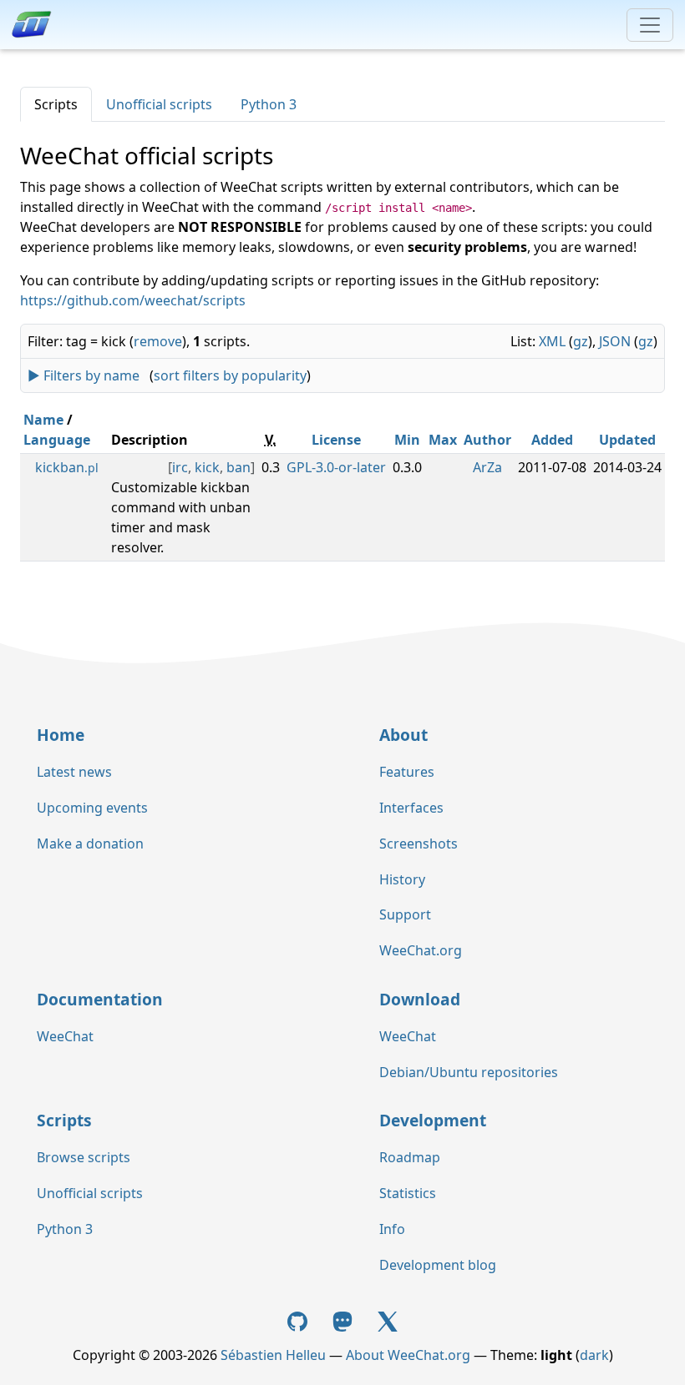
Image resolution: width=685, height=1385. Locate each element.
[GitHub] (299, 1321)
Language (56, 440)
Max (443, 440)
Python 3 (269, 104)
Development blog (437, 1265)
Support (405, 914)
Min (407, 440)
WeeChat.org (420, 950)
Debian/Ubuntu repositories (468, 1072)
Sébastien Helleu (273, 1355)
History (402, 879)
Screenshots (418, 843)
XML (552, 341)
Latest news (74, 772)
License (336, 440)
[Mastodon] (344, 1321)
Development (432, 1120)
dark (594, 1355)
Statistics (407, 1193)
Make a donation (90, 843)
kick (207, 467)
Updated (627, 440)
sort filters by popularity (230, 375)
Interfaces (411, 807)
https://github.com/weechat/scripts (133, 300)
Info (392, 1229)
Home (60, 734)
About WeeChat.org (408, 1355)
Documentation (100, 999)
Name (43, 419)
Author (487, 440)
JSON (615, 341)
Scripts (56, 104)
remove (158, 341)
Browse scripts (83, 1157)
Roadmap (409, 1157)
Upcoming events (92, 807)
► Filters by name (84, 375)
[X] (387, 1321)
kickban (67, 467)
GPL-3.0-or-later (336, 467)
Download (419, 999)
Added (552, 440)
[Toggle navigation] (650, 25)
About (403, 734)
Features (406, 772)
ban (238, 467)
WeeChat (65, 1036)
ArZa (487, 467)
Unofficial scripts (159, 104)
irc (180, 467)
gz (580, 341)
